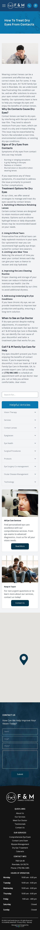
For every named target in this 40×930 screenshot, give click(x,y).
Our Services (20, 817)
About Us (20, 813)
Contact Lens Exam (20, 840)
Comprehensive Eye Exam (20, 837)
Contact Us (20, 603)
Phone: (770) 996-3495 (20, 868)
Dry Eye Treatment (20, 848)
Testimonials (20, 824)
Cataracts (20, 851)
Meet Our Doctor (20, 820)
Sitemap (29, 922)
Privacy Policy (21, 922)
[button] (4, 5)
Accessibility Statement (9, 922)
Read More (20, 546)
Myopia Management (20, 844)
